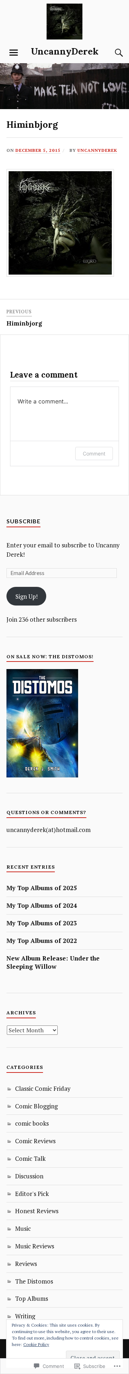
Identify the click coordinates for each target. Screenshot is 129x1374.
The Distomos (34, 1281)
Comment (94, 453)
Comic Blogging (36, 1106)
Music (23, 1228)
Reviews (26, 1264)
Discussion (29, 1176)
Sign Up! (26, 596)
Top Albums (31, 1298)
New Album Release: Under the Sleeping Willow (53, 962)
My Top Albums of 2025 (41, 888)
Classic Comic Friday (43, 1088)
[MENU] (13, 53)
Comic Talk (30, 1158)
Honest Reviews (36, 1211)
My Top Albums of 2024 (41, 905)
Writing (25, 1316)
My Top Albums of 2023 (41, 923)
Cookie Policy (36, 1344)
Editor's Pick (32, 1194)
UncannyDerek (65, 51)
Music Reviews (34, 1246)
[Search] (112, 53)
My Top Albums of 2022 (41, 940)
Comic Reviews (35, 1141)
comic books (32, 1123)
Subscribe (23, 521)
